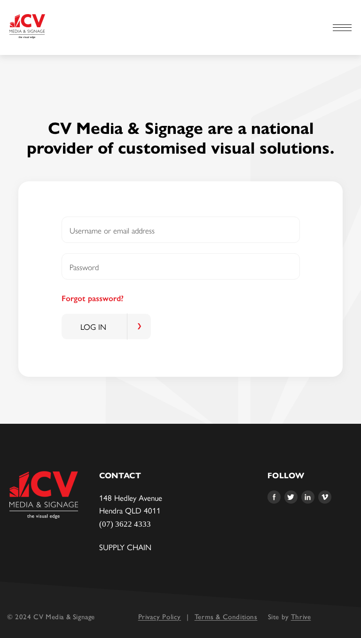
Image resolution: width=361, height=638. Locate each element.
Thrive (301, 617)
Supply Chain (125, 546)
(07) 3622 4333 (125, 524)
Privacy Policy (159, 617)
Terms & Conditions (226, 617)
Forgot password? (93, 298)
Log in (93, 326)
